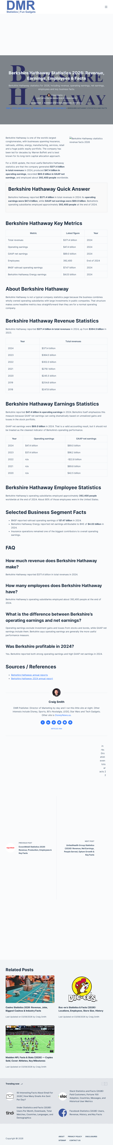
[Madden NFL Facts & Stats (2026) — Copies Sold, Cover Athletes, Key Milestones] (30, 1039)
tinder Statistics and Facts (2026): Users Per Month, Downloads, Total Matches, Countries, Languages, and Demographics (35, 1112)
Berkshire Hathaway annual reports (29, 675)
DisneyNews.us (63, 715)
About (61, 1136)
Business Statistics (53, 103)
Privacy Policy (75, 1136)
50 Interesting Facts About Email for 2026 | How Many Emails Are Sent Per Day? (35, 1096)
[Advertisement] (56, 34)
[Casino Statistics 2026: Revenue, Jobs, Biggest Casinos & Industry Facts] (30, 989)
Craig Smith (71, 98)
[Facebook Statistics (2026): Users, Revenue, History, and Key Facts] (63, 1113)
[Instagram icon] (65, 722)
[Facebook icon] (43, 722)
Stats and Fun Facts (21, 108)
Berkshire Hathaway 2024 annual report (32, 678)
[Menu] (106, 7)
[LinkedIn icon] (48, 722)
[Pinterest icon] (70, 722)
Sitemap (62, 1140)
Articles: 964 (56, 729)
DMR (8, 108)
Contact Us (74, 1140)
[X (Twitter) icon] (59, 722)
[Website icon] (54, 722)
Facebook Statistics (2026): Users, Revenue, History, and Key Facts (87, 1113)
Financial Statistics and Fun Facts (49, 108)
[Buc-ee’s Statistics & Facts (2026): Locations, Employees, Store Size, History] (83, 989)
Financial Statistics (72, 103)
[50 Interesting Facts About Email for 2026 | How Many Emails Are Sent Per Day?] (10, 1096)
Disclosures (91, 1136)
